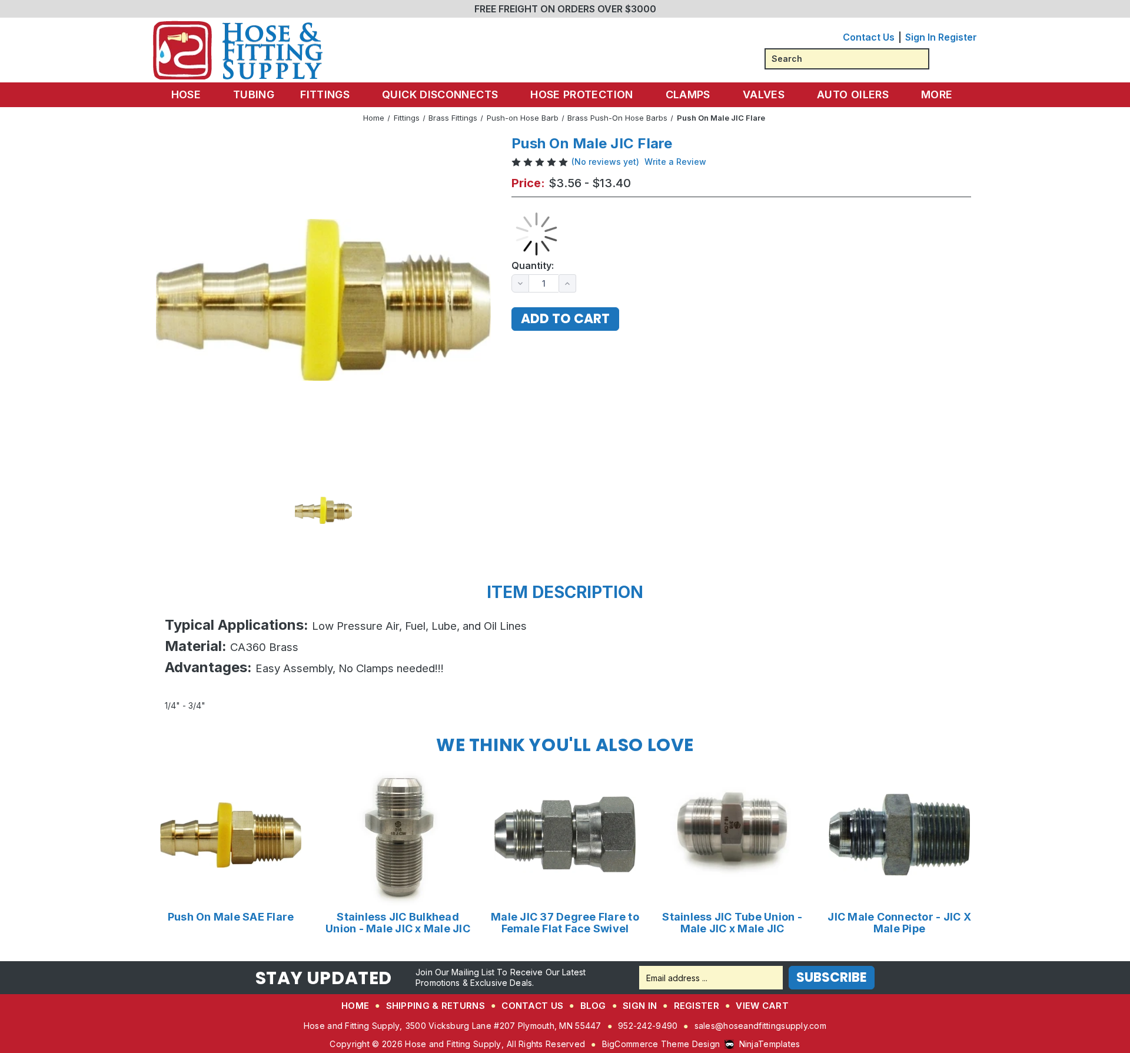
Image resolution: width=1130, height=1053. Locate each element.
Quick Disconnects (440, 94)
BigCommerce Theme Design (661, 1044)
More (936, 94)
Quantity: (532, 265)
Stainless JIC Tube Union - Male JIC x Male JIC (732, 923)
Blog (593, 1005)
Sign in (920, 37)
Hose (186, 94)
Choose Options (231, 835)
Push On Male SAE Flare (231, 917)
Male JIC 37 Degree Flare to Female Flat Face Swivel (565, 923)
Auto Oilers (853, 94)
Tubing (253, 94)
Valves (764, 94)
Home (355, 1005)
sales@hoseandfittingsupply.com (760, 1026)
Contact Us (869, 37)
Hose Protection (581, 94)
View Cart (762, 1005)
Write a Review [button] (675, 162)
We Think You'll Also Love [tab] (565, 745)
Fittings (325, 94)
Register (957, 37)
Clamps (688, 94)
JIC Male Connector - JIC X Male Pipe (899, 923)
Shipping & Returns (435, 1005)
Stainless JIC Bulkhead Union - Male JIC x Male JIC (397, 923)
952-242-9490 (647, 1026)
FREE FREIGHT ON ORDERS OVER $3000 (565, 9)
